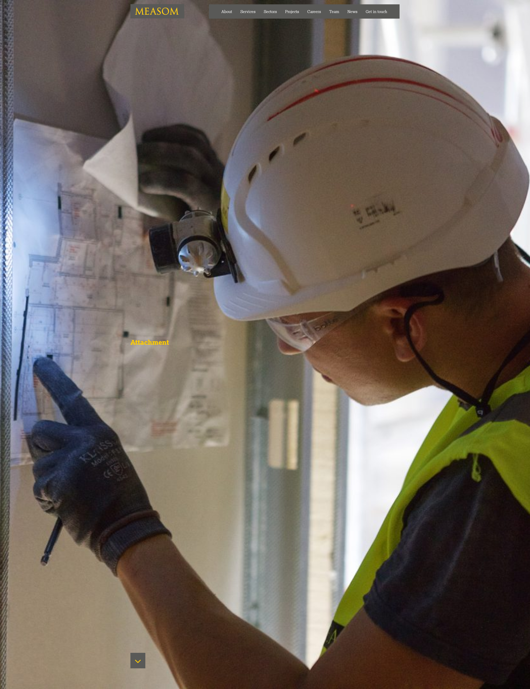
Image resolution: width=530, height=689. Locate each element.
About (226, 11)
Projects (292, 11)
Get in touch (376, 11)
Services (247, 11)
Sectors (270, 11)
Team (334, 11)
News (352, 11)
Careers (314, 11)
